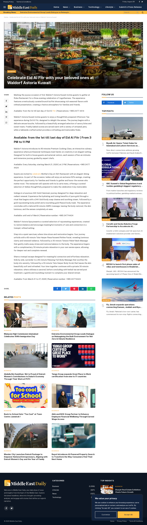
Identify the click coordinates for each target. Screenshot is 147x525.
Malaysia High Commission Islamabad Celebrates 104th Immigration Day (21, 335)
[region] (117, 507)
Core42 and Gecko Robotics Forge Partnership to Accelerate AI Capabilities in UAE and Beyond (122, 225)
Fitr (54, 111)
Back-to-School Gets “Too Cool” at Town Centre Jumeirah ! (23, 415)
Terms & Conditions (24, 2)
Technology (93, 7)
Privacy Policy (8, 2)
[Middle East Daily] (22, 7)
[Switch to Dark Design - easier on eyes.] (142, 12)
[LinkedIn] (6, 111)
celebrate (36, 174)
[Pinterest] (6, 117)
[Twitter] (6, 106)
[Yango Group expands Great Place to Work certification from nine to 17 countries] (73, 355)
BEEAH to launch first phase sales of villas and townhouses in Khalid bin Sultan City (123, 265)
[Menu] (4, 7)
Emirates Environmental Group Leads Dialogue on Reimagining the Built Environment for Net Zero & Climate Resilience (73, 336)
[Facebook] (6, 101)
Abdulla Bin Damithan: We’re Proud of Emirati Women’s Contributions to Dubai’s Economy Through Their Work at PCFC (46, 12)
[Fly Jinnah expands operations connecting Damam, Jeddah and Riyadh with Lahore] (122, 290)
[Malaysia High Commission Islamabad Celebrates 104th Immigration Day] (26, 315)
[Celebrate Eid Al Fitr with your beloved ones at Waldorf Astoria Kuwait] (73, 55)
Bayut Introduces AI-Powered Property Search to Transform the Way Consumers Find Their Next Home (73, 456)
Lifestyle (109, 7)
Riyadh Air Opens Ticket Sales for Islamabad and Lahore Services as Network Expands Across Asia (122, 144)
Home (56, 7)
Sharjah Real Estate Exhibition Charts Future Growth (128, 491)
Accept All (128, 515)
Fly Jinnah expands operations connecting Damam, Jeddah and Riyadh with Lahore (124, 306)
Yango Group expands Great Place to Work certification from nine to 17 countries (71, 375)
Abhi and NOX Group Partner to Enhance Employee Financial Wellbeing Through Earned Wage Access (73, 416)
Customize (106, 515)
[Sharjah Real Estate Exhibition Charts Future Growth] (106, 489)
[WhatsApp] (6, 122)
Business (78, 7)
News (65, 7)
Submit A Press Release (130, 7)
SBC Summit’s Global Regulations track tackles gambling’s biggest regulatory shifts (124, 184)
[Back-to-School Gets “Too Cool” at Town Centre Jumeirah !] (26, 395)
